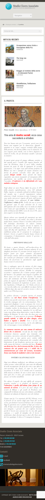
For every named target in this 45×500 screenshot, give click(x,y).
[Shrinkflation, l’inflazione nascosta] (10, 86)
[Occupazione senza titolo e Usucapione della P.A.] (10, 48)
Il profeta (9, 100)
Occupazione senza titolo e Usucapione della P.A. (26, 46)
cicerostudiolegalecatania (12, 464)
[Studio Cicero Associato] (22, 10)
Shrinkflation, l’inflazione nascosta (26, 84)
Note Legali (33, 495)
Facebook (6, 460)
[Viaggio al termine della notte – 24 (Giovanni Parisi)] (10, 74)
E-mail (5, 456)
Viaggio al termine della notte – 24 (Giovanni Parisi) (28, 71)
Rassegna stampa (11, 24)
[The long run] (10, 61)
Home (3, 24)
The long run (21, 58)
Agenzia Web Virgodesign (22, 497)
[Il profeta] (23, 116)
